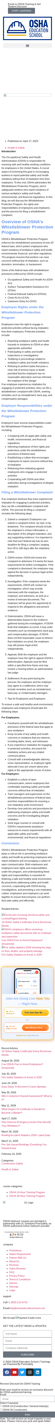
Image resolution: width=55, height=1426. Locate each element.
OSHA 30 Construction (15, 1410)
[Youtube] (14, 1372)
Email (3, 1394)
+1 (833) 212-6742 (17, 1302)
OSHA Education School (25, 1361)
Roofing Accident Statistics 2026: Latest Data (26, 1135)
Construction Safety (12, 1163)
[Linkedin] (37, 1372)
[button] (27, 45)
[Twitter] (22, 1372)
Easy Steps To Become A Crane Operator (24, 1086)
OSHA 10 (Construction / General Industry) (25, 1406)
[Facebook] (7, 1372)
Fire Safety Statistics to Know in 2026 (22, 954)
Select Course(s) (9, 1403)
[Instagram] (30, 1372)
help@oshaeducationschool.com (27, 1308)
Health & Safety (16, 147)
